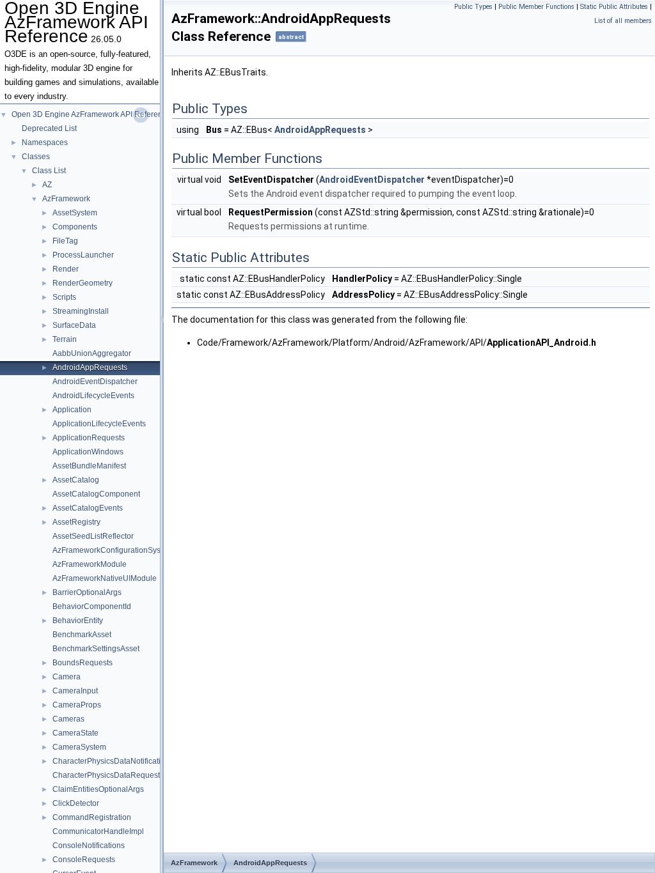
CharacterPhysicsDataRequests (108, 775)
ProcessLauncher (83, 255)
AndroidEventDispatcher (95, 381)
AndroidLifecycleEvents (93, 395)
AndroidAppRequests (89, 367)
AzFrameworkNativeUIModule (104, 578)
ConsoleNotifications (88, 845)
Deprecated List (49, 128)
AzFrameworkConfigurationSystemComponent (133, 550)
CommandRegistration (91, 817)
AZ (47, 184)
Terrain (64, 339)
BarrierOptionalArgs (87, 592)
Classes (36, 156)
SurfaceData (74, 325)
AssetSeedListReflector (93, 536)
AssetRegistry (76, 522)
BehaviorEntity (77, 620)
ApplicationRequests (88, 437)
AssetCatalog (75, 479)
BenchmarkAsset (81, 634)
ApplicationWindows (87, 451)
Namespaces (45, 142)
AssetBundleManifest (89, 465)
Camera (66, 676)
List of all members (623, 21)
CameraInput (75, 690)
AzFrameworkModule (89, 564)
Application (71, 409)
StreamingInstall (80, 311)
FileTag (65, 240)
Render (65, 269)
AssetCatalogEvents (87, 508)
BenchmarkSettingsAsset (95, 648)
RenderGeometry (82, 283)
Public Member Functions (536, 7)
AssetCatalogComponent (96, 494)
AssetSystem (74, 212)
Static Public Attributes (614, 7)
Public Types (473, 7)
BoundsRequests (82, 662)
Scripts (64, 297)
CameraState (75, 733)
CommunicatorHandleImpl (98, 831)
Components (74, 226)
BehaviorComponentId (91, 606)
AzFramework (66, 198)
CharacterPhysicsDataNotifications (112, 761)
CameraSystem (79, 747)
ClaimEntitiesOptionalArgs (98, 789)
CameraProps (76, 704)
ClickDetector (75, 803)
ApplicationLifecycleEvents (99, 423)
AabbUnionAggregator (91, 353)
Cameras (68, 719)
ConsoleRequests (83, 859)
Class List (49, 170)
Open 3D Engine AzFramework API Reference (91, 114)
